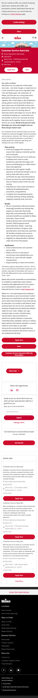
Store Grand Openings (9, 613)
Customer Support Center (10, 661)
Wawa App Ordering (8, 628)
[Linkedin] (11, 670)
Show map (13, 371)
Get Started (19, 443)
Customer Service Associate (13, 467)
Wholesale (5, 646)
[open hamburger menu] (2, 37)
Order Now (5, 625)
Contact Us (5, 657)
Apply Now (11, 70)
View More (19, 581)
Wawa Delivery (7, 631)
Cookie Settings (15, 14)
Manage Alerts (19, 422)
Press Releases (6, 664)
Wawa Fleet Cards (7, 649)
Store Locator (6, 610)
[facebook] (3, 670)
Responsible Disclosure (9, 690)
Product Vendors (7, 643)
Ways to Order (6, 622)
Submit (19, 418)
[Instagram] (18, 670)
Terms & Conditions (7, 680)
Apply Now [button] (19, 340)
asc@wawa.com (28, 289)
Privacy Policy (7, 683)
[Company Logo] (17, 38)
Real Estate (5, 639)
